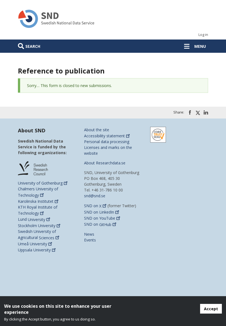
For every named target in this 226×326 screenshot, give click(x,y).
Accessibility (104, 135)
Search (32, 46)
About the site (96, 129)
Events (90, 240)
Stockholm (36, 225)
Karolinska (35, 201)
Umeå (32, 243)
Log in (203, 34)
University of (40, 183)
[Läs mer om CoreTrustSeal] (158, 134)
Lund (31, 219)
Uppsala (34, 250)
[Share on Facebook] (190, 112)
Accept (211, 308)
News (89, 234)
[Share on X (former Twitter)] (198, 113)
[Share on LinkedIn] (206, 112)
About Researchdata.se (104, 162)
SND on (92, 206)
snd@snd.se (94, 195)
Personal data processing (106, 141)
